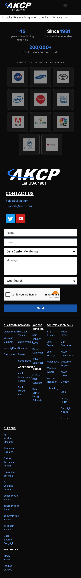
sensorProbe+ (11, 331)
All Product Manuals (8, 438)
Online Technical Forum (9, 462)
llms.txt (65, 418)
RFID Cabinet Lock (36, 339)
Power (21, 354)
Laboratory (52, 388)
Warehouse (53, 361)
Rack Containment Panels (25, 377)
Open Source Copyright (9, 539)
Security (22, 348)
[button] (65, 5)
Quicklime (9, 354)
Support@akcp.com (19, 206)
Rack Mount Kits (21, 391)
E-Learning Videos (8, 486)
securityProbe (11, 348)
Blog (63, 391)
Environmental (25, 341)
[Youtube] (20, 218)
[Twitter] (10, 218)
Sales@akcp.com (17, 201)
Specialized (24, 360)
